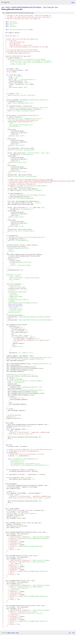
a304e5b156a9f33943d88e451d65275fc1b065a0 (26, 7)
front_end (50, 7)
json (73, 632)
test (56, 7)
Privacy (13, 632)
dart (3, 7)
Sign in (73, 2)
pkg (45, 7)
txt (70, 632)
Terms (17, 632)
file (32, 13)
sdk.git (8, 7)
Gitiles (8, 632)
